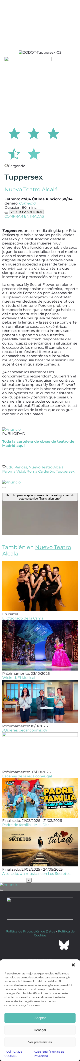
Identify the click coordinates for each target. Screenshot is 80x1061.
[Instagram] (40, 945)
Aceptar (40, 1018)
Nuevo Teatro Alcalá (31, 189)
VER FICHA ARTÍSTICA (26, 212)
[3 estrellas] (53, 132)
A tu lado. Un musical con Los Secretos (36, 874)
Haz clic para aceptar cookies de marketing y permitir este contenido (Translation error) (40, 497)
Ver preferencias (40, 1042)
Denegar (40, 1030)
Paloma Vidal (13, 471)
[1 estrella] (14, 132)
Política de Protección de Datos (30, 931)
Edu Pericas (16, 467)
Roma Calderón (40, 471)
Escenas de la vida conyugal (27, 776)
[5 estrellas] (34, 153)
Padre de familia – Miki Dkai (26, 825)
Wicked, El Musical (18, 678)
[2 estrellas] (34, 132)
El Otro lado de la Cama (22, 618)
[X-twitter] (28, 945)
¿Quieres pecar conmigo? (24, 730)
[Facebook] (16, 945)
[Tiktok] (52, 945)
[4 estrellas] (14, 153)
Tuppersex (65, 471)
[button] (73, 965)
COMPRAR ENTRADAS (24, 216)
